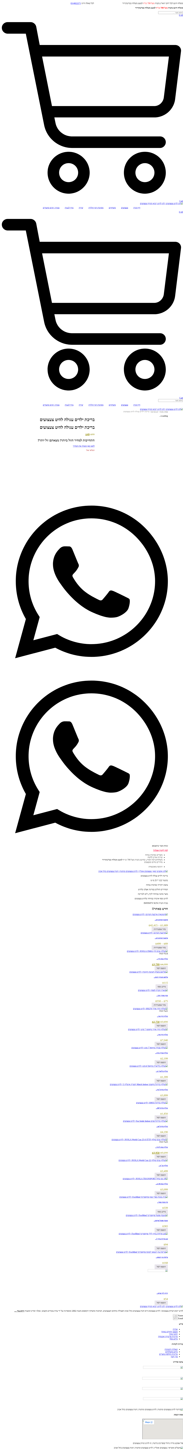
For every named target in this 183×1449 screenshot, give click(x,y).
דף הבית (136, 208)
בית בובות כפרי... (162, 1202)
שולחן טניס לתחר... (161, 1147)
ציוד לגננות (69, 208)
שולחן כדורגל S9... (162, 1108)
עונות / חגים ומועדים (51, 208)
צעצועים (124, 208)
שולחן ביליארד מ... (162, 1071)
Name (180, 1315)
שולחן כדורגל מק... (162, 1090)
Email (180, 1318)
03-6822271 (76, 3)
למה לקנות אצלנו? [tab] (160, 850)
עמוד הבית (164, 411)
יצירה (81, 208)
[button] (91, 561)
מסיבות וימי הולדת (96, 208)
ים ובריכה (154, 411)
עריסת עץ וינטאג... (162, 1257)
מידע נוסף (162, 987)
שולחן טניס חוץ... (162, 959)
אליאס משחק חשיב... (161, 977)
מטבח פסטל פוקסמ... (161, 1221)
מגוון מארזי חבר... (162, 995)
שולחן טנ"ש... (163, 1166)
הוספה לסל (161, 968)
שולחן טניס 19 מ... (162, 1184)
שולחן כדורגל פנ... (162, 1126)
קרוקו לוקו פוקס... (162, 1293)
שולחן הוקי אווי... (162, 1016)
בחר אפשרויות (160, 929)
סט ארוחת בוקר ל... (161, 1239)
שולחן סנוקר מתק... (161, 1053)
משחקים (112, 208)
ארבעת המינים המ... (161, 920)
